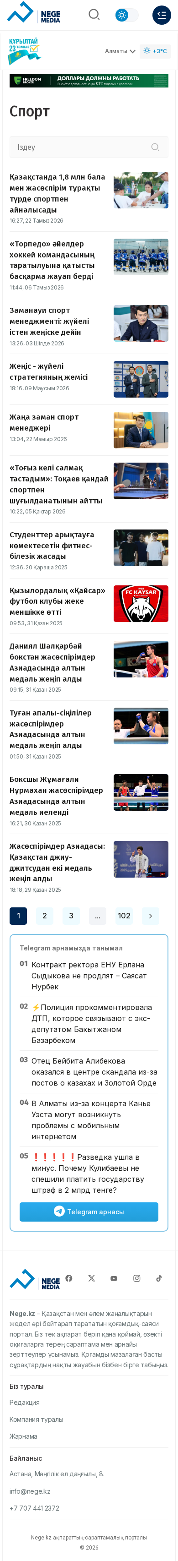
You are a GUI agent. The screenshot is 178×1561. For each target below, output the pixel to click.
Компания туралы (36, 1419)
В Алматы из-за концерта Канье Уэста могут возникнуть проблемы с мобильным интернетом (91, 1120)
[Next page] (150, 916)
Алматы (116, 51)
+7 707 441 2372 (34, 1508)
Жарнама (23, 1436)
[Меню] (161, 15)
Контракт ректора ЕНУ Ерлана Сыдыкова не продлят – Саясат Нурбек (89, 975)
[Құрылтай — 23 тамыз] (25, 51)
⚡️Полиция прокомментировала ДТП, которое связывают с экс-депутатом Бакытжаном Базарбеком (91, 1024)
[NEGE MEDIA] (33, 13)
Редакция (25, 1402)
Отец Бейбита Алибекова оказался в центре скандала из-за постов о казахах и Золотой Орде (94, 1071)
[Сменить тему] (127, 15)
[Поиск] (94, 15)
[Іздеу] (155, 147)
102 (124, 915)
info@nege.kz (30, 1491)
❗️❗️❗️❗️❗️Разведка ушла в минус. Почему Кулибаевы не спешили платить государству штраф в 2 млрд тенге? (87, 1173)
